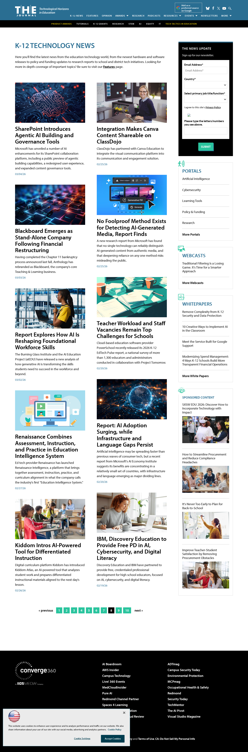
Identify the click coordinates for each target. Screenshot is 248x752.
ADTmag (173, 664)
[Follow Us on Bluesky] (208, 8)
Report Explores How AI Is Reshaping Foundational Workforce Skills (47, 341)
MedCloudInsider (114, 687)
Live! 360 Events (113, 681)
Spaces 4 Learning (115, 705)
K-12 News (76, 15)
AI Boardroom (111, 664)
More (224, 15)
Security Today (178, 699)
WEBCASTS (194, 255)
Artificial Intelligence (196, 179)
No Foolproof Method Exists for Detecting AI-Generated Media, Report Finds (131, 227)
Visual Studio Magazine (184, 716)
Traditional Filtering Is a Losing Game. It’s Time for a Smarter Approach (203, 267)
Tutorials (82, 23)
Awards (120, 15)
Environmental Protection (185, 676)
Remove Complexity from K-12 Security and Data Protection (203, 314)
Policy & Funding (193, 212)
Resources (171, 15)
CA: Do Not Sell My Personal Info (175, 739)
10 (127, 610)
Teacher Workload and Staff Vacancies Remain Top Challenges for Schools (131, 329)
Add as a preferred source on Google (190, 8)
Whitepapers (197, 304)
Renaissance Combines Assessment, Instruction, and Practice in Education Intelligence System (46, 446)
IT (160, 23)
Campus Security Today (184, 670)
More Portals (191, 234)
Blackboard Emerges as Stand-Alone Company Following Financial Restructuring (44, 240)
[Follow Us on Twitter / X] (218, 8)
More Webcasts (193, 283)
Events (189, 15)
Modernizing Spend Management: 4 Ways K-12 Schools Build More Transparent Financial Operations (205, 360)
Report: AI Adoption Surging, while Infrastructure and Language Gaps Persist (125, 434)
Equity (150, 23)
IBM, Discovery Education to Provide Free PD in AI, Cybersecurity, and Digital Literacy (131, 548)
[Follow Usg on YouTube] (224, 8)
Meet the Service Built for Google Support (204, 343)
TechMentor (176, 705)
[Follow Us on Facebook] (213, 8)
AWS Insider (110, 670)
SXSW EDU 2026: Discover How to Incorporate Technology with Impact (205, 408)
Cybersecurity (191, 190)
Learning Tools (192, 201)
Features (92, 15)
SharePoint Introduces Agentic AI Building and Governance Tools (44, 135)
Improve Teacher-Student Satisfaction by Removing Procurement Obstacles (199, 554)
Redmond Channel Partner (120, 699)
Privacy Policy (213, 107)
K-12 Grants (100, 23)
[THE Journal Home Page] (42, 11)
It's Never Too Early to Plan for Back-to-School (202, 506)
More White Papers (195, 376)
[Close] (124, 713)
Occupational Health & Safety (188, 687)
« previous (46, 610)
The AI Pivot (176, 711)
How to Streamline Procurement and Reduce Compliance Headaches (204, 458)
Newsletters (209, 15)
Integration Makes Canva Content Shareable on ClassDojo (127, 135)
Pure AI (107, 693)
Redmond (174, 693)
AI (140, 23)
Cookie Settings (82, 738)
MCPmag (174, 681)
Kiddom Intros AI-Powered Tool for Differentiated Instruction (48, 551)
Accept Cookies (113, 738)
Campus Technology (116, 676)
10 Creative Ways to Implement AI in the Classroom (205, 329)
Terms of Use (146, 739)
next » (139, 610)
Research (138, 15)
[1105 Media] (37, 704)
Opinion (107, 15)
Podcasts (154, 15)
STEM (131, 23)
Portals (191, 171)
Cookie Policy (114, 729)
